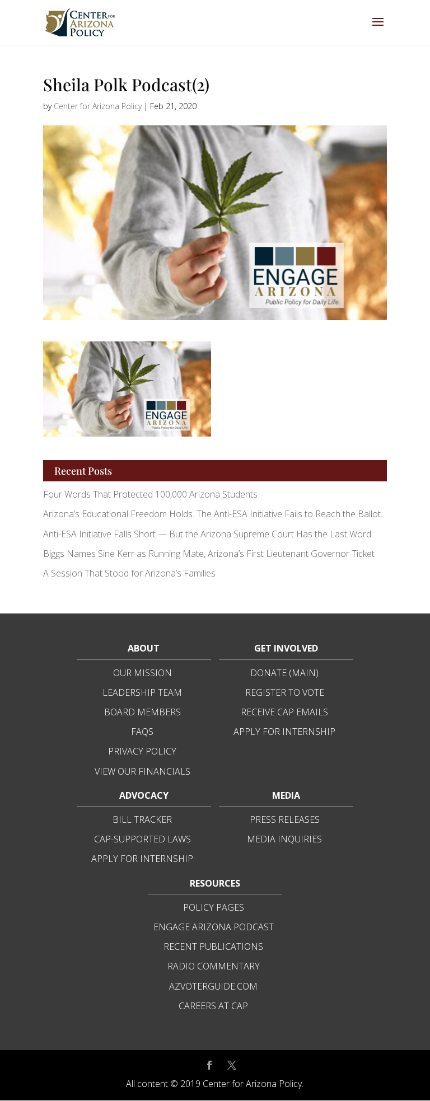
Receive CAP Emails (284, 712)
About (144, 648)
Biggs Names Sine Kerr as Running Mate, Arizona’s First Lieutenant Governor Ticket (209, 553)
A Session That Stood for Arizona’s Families (130, 573)
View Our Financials (142, 771)
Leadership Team (142, 692)
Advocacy (144, 795)
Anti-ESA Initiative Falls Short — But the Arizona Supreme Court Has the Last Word (208, 534)
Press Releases (285, 819)
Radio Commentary (213, 966)
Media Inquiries (284, 839)
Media (286, 795)
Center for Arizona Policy (98, 106)
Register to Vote (284, 692)
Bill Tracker (142, 819)
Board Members (142, 712)
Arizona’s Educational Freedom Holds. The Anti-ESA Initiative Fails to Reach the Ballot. (212, 514)
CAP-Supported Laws (142, 839)
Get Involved (286, 648)
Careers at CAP (213, 1006)
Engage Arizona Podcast (213, 927)
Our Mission (142, 673)
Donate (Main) (284, 673)
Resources (215, 883)
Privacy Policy (142, 751)
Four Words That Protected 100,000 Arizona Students (150, 494)
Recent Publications (213, 946)
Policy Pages (213, 907)
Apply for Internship (284, 731)
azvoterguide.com (213, 986)
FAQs (142, 731)
